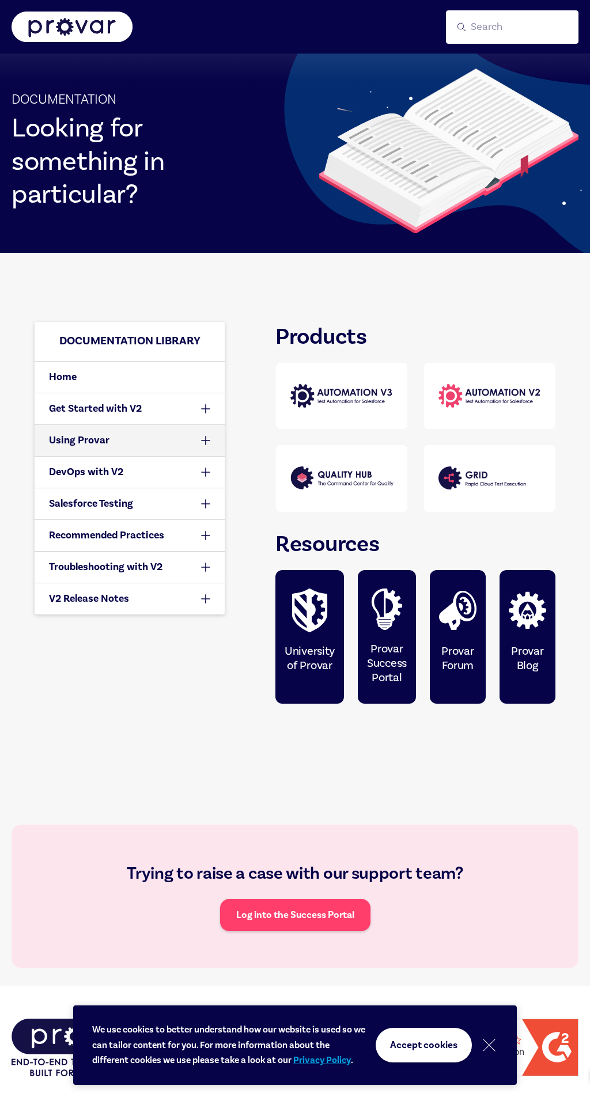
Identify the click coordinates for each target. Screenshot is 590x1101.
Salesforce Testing (91, 503)
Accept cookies (423, 1045)
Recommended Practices (106, 535)
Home (63, 377)
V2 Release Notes (89, 598)
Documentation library (130, 340)
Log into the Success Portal (295, 915)
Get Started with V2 (95, 408)
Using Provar (79, 440)
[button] (512, 27)
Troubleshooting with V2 (105, 567)
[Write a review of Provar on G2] (520, 1047)
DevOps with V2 (86, 472)
